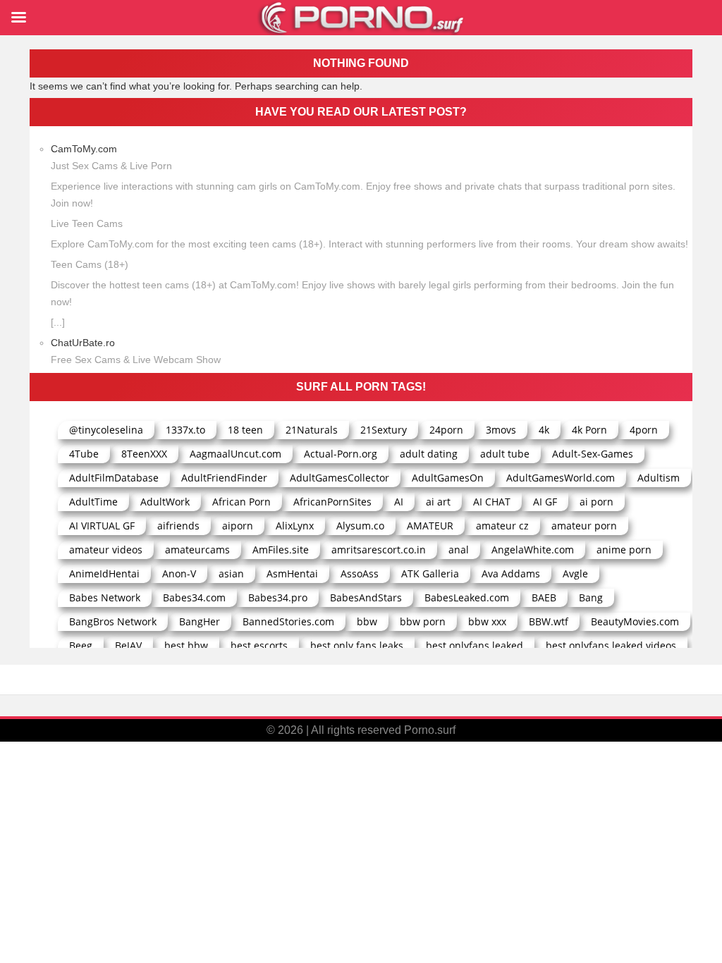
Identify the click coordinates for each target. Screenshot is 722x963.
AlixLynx (295, 525)
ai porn (596, 501)
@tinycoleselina (106, 429)
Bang (591, 597)
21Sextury (383, 429)
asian (231, 573)
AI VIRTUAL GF (102, 525)
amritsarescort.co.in (378, 549)
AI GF (545, 501)
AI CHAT (491, 501)
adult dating (429, 453)
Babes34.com (194, 597)
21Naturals (312, 429)
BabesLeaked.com (466, 597)
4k (544, 429)
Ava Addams (511, 573)
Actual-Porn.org (340, 453)
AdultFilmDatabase (114, 477)
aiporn (237, 525)
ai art (438, 501)
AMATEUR (430, 525)
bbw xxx (487, 621)
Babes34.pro (277, 597)
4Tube (84, 453)
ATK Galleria (430, 573)
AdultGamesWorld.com (560, 477)
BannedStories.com (288, 621)
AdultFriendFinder (224, 477)
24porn (446, 429)
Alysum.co (360, 525)
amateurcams (197, 549)
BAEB (544, 597)
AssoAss (360, 573)
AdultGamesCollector (339, 477)
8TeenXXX (144, 453)
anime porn (623, 549)
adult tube (505, 453)
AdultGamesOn (448, 477)
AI (398, 501)
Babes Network (104, 597)
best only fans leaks (356, 645)
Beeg (80, 645)
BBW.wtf (548, 621)
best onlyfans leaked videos (611, 645)
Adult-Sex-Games (592, 453)
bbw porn (423, 621)
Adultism (658, 477)
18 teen (245, 429)
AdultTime (93, 501)
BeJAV (128, 645)
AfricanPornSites (332, 501)
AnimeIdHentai (104, 573)
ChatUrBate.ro (83, 342)
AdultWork (165, 501)
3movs (501, 429)
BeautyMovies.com (635, 621)
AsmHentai (292, 573)
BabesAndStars (366, 597)
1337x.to (185, 429)
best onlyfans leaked (474, 645)
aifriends (178, 525)
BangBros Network (113, 621)
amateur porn (584, 525)
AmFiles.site (280, 549)
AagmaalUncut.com (235, 453)
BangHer (199, 621)
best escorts (259, 645)
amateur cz (502, 525)
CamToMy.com (84, 148)
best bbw (186, 645)
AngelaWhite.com (532, 549)
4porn (644, 429)
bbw (367, 621)
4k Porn (589, 429)
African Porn (241, 501)
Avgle (575, 573)
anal (458, 549)
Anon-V (179, 573)
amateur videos (105, 549)
